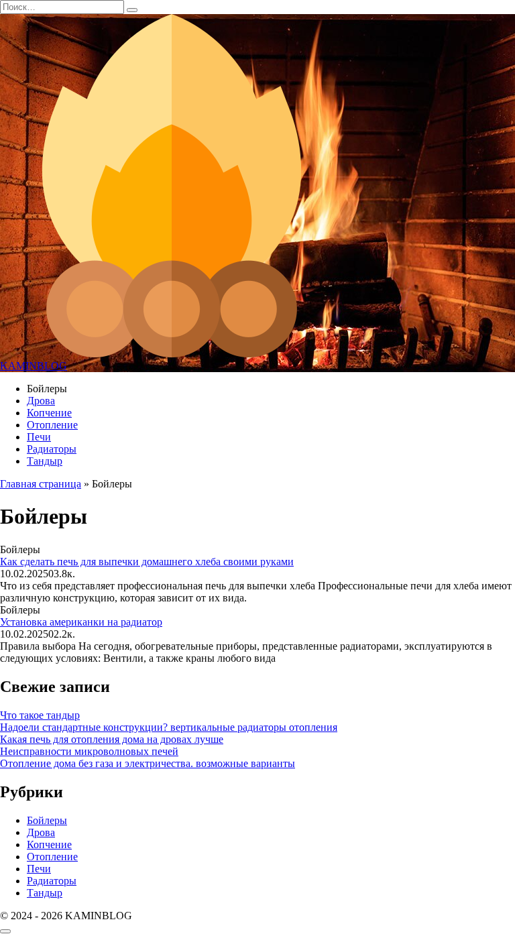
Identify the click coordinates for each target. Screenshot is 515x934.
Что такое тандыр (40, 715)
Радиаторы (51, 449)
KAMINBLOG (33, 365)
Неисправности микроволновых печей (89, 751)
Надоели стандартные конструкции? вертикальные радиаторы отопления (168, 727)
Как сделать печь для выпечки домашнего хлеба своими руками (147, 561)
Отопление (52, 424)
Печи (39, 437)
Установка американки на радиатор (81, 622)
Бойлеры (47, 820)
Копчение (49, 412)
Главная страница (40, 483)
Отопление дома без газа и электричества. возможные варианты (147, 763)
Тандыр (44, 461)
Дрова (41, 400)
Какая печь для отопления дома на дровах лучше (111, 739)
